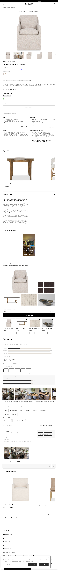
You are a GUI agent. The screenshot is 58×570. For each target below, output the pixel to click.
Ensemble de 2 (11, 80)
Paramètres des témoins (9, 552)
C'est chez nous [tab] (6, 521)
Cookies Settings (9, 564)
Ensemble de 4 (19, 80)
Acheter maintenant (45, 567)
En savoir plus (6, 227)
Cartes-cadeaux (7, 541)
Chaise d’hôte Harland (14, 64)
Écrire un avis (14, 61)
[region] (26, 562)
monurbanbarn (7, 548)
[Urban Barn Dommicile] (29, 4)
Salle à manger (25, 11)
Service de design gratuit (10, 537)
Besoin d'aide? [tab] (6, 530)
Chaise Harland (7, 95)
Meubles (20, 11)
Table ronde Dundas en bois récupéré (13, 183)
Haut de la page (51, 514)
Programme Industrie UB (10, 545)
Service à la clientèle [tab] (7, 525)
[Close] (48, 557)
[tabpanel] (20, 171)
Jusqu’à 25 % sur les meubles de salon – (30, 1)
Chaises (29, 11)
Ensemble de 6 (27, 80)
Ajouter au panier (17, 567)
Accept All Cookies (43, 564)
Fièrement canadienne (9, 534)
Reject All (33, 564)
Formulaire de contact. (10, 212)
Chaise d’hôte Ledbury (9, 504)
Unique (5, 80)
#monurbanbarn (7, 258)
